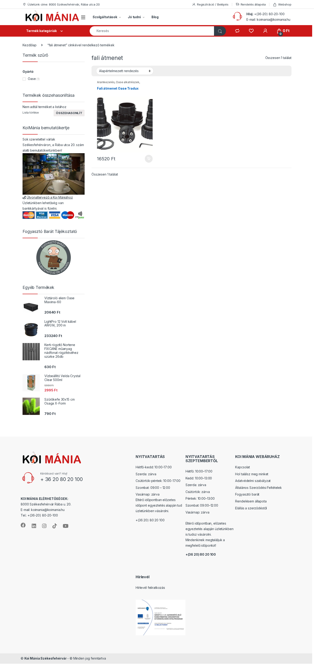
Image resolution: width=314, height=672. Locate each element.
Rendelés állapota (253, 4)
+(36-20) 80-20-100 (269, 14)
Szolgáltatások (105, 17)
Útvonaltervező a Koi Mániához (50, 197)
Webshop (284, 4)
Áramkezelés (105, 82)
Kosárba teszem (146, 159)
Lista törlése (31, 112)
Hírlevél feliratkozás (150, 588)
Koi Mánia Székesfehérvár (45, 658)
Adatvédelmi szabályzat (253, 481)
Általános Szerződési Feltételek (258, 488)
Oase (32, 79)
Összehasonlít (69, 113)
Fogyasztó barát (247, 494)
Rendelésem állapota (250, 501)
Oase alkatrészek (127, 82)
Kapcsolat (242, 467)
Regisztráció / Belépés (212, 4)
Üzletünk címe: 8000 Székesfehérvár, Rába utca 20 (64, 4)
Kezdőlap (30, 45)
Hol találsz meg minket (251, 474)
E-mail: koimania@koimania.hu (268, 19)
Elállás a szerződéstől (251, 508)
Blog (155, 17)
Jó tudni (134, 17)
